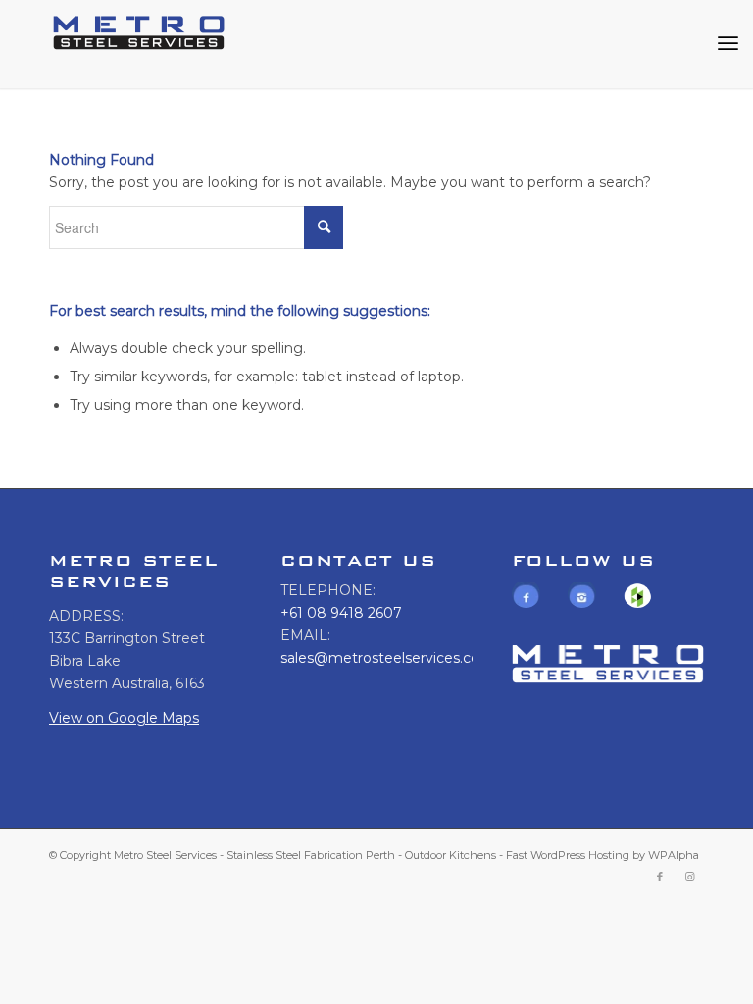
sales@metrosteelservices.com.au (397, 658)
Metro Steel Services (165, 855)
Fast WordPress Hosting (567, 855)
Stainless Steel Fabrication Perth (310, 855)
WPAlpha (673, 855)
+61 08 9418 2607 (341, 613)
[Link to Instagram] (689, 876)
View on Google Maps (124, 718)
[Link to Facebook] (660, 876)
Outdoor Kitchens (450, 855)
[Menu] (728, 44)
